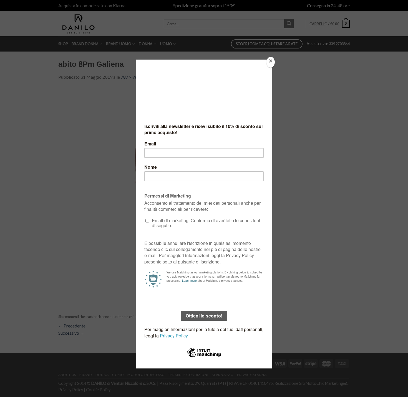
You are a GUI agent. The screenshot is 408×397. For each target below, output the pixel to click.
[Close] (270, 62)
